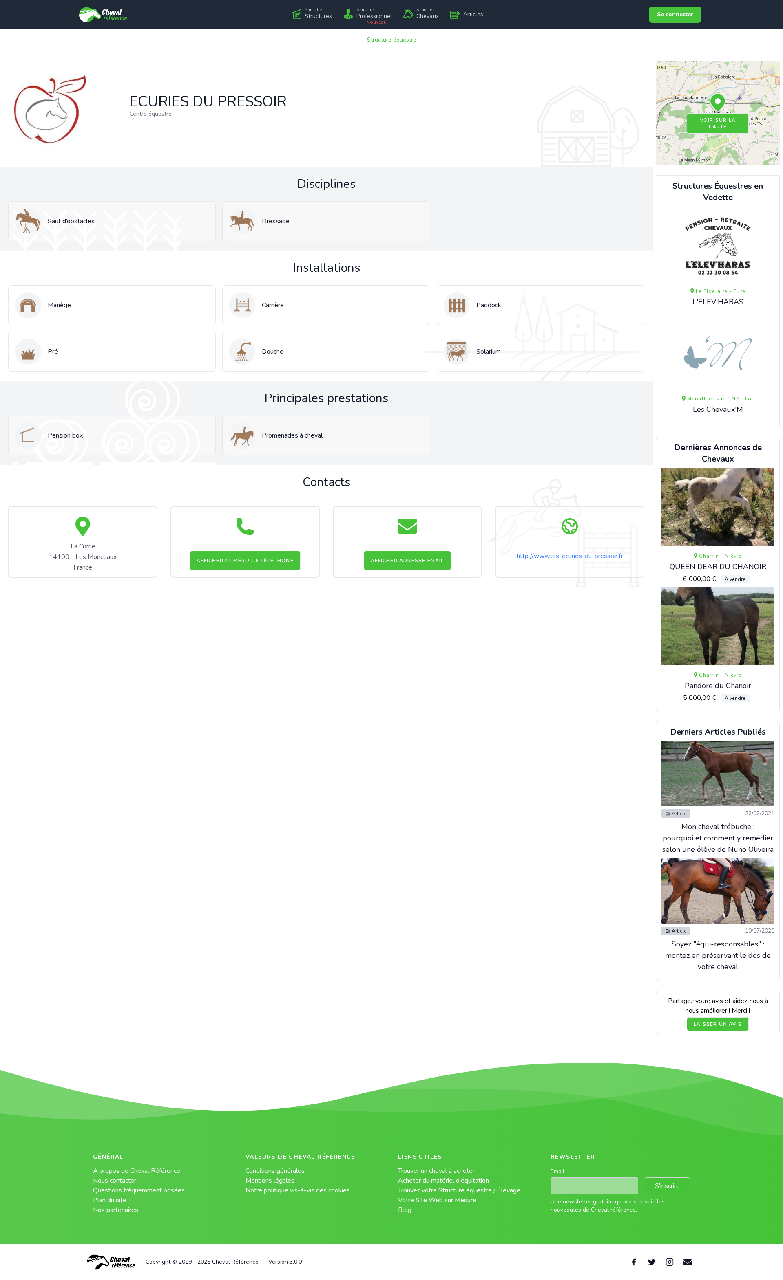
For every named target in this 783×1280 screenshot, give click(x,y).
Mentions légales (270, 1180)
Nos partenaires (115, 1209)
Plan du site (109, 1200)
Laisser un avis (718, 1024)
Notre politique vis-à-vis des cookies (298, 1190)
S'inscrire (667, 1185)
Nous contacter (114, 1180)
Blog (404, 1209)
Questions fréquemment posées (139, 1190)
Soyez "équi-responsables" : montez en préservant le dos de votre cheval (718, 955)
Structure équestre (391, 40)
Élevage (508, 1190)
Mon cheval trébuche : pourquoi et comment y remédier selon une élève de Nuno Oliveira (718, 838)
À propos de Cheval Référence (136, 1170)
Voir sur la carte (718, 123)
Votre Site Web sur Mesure (437, 1200)
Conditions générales (275, 1170)
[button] (718, 103)
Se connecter (675, 14)
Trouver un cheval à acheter (436, 1170)
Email (557, 1171)
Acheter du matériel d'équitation (443, 1180)
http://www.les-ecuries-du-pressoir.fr (570, 556)
